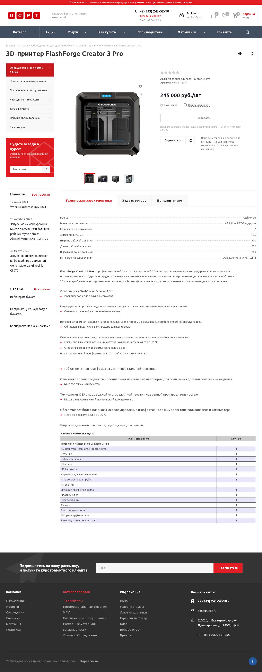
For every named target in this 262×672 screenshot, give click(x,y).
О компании (15, 601)
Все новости (41, 194)
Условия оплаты (132, 606)
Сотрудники (15, 612)
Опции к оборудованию (80, 635)
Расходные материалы (80, 624)
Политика (13, 629)
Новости (12, 606)
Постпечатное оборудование (84, 618)
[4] (174, 72)
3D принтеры (73, 601)
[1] (162, 72)
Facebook (253, 661)
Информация (130, 592)
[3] (170, 72)
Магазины (13, 624)
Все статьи (42, 289)
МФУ (66, 612)
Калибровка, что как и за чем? (30, 326)
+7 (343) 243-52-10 (154, 11)
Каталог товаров (76, 592)
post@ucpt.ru (207, 611)
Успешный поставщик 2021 (28, 207)
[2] (166, 72)
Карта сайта (89, 661)
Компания (13, 592)
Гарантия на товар (133, 618)
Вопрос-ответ (130, 629)
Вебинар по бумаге (22, 297)
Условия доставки (133, 612)
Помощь (126, 601)
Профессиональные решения (85, 606)
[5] (178, 72)
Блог (123, 624)
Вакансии (13, 618)
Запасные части (74, 629)
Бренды (126, 635)
